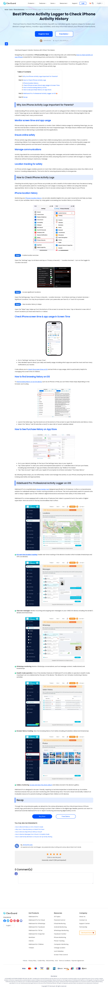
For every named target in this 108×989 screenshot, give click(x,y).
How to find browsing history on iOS (34, 88)
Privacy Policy (32, 960)
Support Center (84, 923)
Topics (11, 9)
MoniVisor (32, 937)
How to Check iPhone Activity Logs (34, 80)
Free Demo (63, 34)
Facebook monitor (60, 934)
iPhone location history (30, 83)
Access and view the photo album (41, 785)
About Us (82, 917)
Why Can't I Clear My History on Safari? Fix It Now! (30, 829)
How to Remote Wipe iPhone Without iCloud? (29, 832)
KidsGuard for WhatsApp (37, 923)
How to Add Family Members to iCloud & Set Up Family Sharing (34, 837)
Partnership (83, 927)
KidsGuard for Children (36, 944)
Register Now (43, 34)
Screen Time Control (61, 955)
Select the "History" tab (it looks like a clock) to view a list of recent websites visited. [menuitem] (45, 424)
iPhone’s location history (33, 198)
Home (6, 9)
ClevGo (31, 941)
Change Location (59, 948)
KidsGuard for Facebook (37, 927)
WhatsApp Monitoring (61, 930)
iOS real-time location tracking (27, 555)
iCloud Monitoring (59, 923)
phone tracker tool (42, 489)
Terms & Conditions (65, 960)
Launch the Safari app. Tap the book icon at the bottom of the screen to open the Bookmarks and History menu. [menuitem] (55, 422)
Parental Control (59, 920)
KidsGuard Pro (33, 917)
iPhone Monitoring (19, 9)
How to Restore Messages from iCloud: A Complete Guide (32, 834)
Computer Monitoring (61, 944)
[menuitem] (38, 76)
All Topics (57, 917)
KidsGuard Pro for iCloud (37, 920)
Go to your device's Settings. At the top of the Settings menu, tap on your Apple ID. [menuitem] (45, 463)
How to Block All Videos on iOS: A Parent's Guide (29, 827)
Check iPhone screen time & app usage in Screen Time (41, 85)
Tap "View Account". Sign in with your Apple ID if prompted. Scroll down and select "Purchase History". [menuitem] (51, 470)
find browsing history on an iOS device (29, 382)
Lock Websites (59, 951)
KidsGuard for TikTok (35, 930)
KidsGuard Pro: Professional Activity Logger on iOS (39, 93)
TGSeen (31, 948)
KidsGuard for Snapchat (37, 934)
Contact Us (83, 920)
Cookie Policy (41, 960)
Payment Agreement (78, 960)
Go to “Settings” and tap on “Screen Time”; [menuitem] (32, 360)
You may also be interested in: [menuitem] (26, 823)
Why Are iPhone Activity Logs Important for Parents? (40, 76)
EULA (56, 960)
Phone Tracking (59, 941)
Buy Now (42, 816)
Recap (25, 97)
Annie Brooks (28, 845)
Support (74, 3)
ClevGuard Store (86, 933)
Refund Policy (50, 960)
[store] (90, 3)
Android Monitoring (60, 927)
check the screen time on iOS (38, 369)
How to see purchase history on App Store (37, 90)
